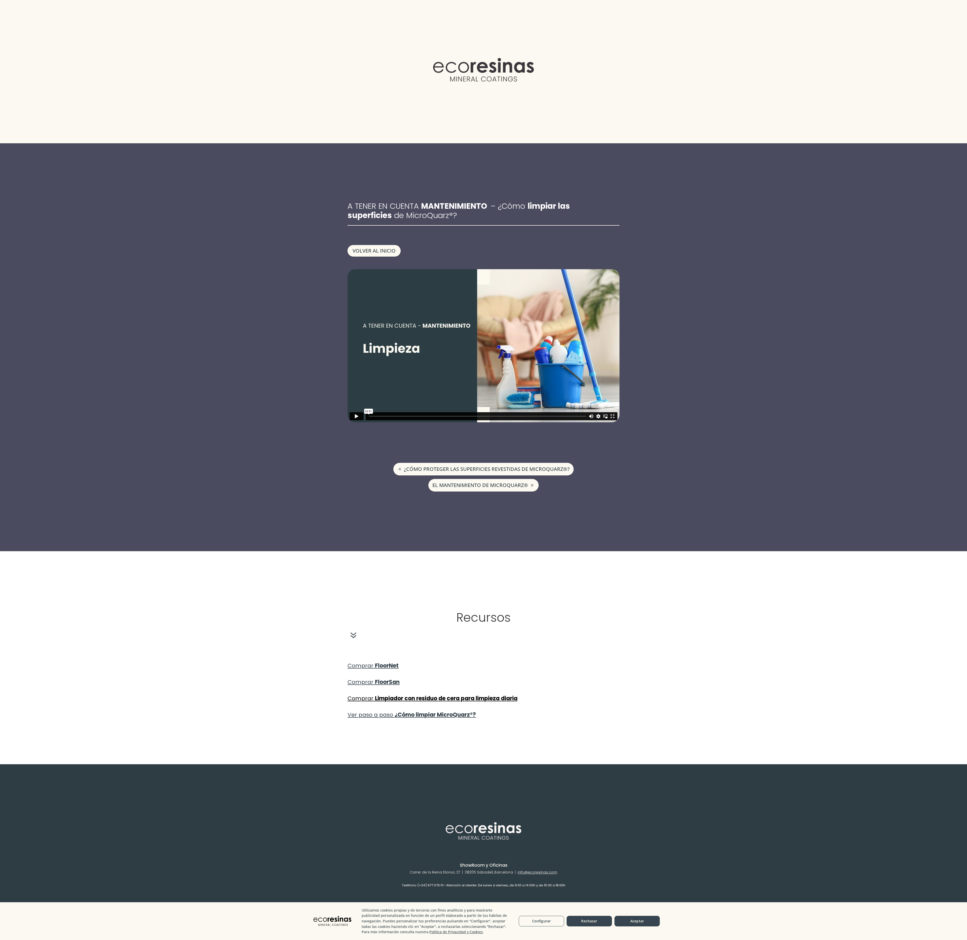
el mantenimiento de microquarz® (480, 485)
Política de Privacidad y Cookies (456, 931)
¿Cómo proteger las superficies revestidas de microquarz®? (487, 469)
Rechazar (589, 921)
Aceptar (637, 921)
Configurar (541, 921)
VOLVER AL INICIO (374, 250)
